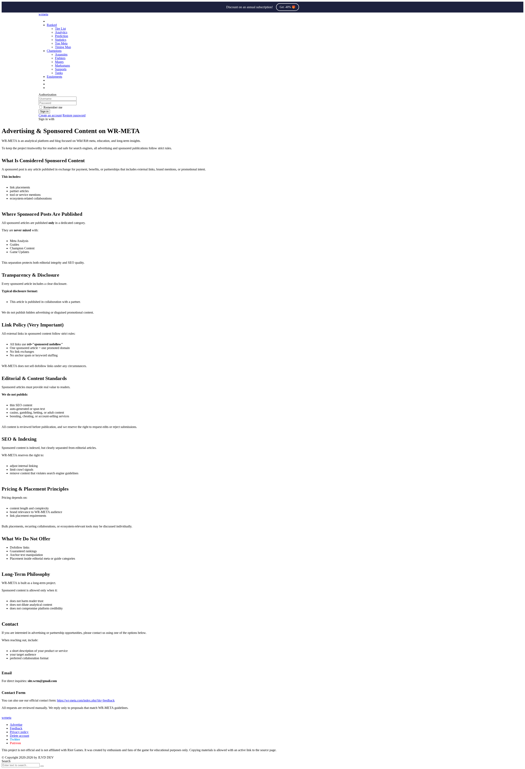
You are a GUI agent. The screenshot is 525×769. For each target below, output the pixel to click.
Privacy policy (19, 732)
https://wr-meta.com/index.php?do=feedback (86, 700)
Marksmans (62, 65)
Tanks (59, 73)
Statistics (60, 39)
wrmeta (43, 14)
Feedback (16, 728)
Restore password (74, 115)
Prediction (61, 36)
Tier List (60, 28)
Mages (59, 62)
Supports (60, 69)
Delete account (19, 735)
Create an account (50, 115)
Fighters (60, 58)
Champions (54, 50)
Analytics (61, 32)
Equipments (54, 76)
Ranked (52, 25)
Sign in (44, 111)
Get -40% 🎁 (287, 7)
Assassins (61, 54)
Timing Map (63, 47)
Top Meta (61, 43)
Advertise (16, 724)
